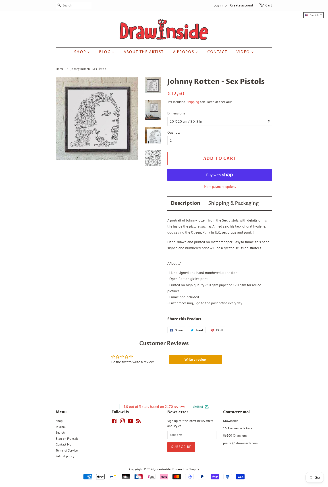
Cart (268, 5)
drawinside (163, 469)
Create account (241, 5)
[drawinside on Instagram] (122, 422)
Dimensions (176, 113)
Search (60, 433)
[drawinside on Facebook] (114, 422)
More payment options (220, 186)
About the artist (144, 52)
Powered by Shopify (185, 469)
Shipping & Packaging (233, 203)
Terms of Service (67, 450)
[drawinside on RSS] (138, 422)
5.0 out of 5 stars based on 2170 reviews (154, 406)
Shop (80, 52)
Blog (105, 52)
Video (243, 52)
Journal (61, 427)
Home (60, 69)
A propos (184, 52)
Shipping (193, 102)
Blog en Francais (67, 439)
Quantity (173, 132)
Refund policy (65, 456)
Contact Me (63, 444)
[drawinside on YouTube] (130, 422)
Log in (218, 5)
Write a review (196, 359)
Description (185, 203)
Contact (217, 52)
